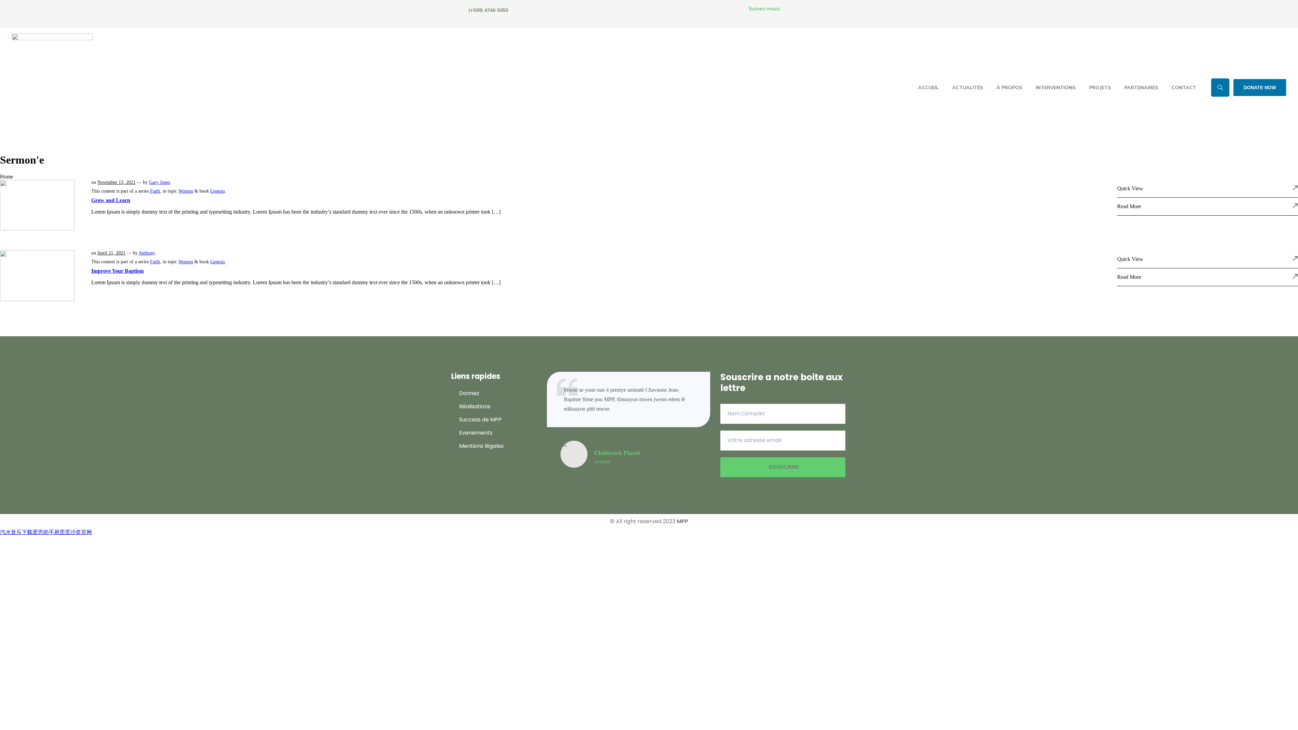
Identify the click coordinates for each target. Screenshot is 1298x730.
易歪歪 (62, 532)
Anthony (147, 253)
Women (185, 191)
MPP (682, 521)
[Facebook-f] (791, 13)
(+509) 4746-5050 (488, 10)
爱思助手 (43, 532)
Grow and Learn (110, 200)
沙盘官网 (81, 532)
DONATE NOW (1260, 87)
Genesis (217, 191)
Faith (155, 191)
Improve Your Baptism (117, 271)
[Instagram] (815, 13)
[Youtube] (838, 13)
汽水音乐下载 (16, 532)
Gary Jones (159, 182)
